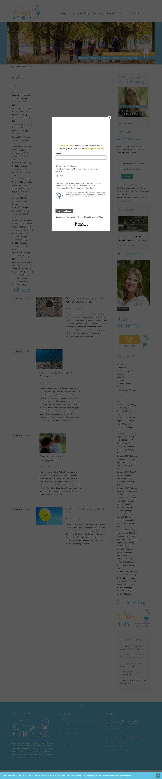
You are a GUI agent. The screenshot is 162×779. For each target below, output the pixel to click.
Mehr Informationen (123, 775)
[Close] (109, 117)
